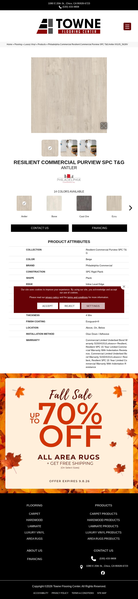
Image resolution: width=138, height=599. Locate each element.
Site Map (101, 593)
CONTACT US (103, 550)
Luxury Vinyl (30, 44)
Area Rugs (35, 538)
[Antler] (24, 203)
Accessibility (40, 593)
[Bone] (54, 203)
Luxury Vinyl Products (104, 532)
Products (42, 44)
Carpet (34, 513)
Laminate (34, 526)
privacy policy (52, 297)
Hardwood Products (103, 520)
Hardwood (34, 520)
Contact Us (40, 228)
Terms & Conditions (83, 593)
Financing (99, 228)
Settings (93, 305)
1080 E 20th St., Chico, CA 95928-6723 (69, 3)
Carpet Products (103, 513)
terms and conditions (77, 297)
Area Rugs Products (104, 538)
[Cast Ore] (84, 203)
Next (109, 146)
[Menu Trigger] (127, 26)
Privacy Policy (60, 593)
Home (9, 44)
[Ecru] (114, 203)
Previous (28, 146)
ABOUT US (34, 550)
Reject (70, 305)
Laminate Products (103, 526)
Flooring (18, 44)
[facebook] (103, 573)
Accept (47, 305)
